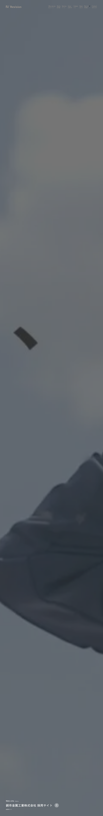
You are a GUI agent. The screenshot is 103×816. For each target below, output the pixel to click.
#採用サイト (9, 809)
